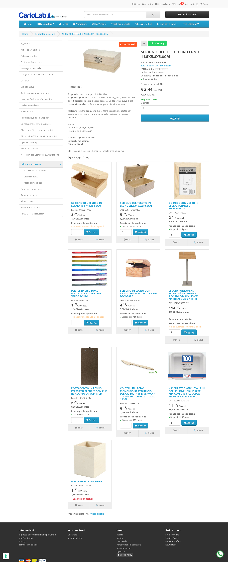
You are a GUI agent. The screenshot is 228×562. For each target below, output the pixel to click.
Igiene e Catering (29, 142)
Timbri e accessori (29, 148)
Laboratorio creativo (45, 34)
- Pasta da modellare (31, 182)
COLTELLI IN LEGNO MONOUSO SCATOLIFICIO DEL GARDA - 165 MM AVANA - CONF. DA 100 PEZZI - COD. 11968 (137, 393)
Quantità (145, 102)
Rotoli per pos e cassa (31, 189)
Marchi (120, 534)
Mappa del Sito (75, 538)
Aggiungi (175, 118)
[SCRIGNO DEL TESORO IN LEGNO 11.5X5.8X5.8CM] (102, 60)
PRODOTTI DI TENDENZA (32, 213)
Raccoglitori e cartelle (167, 24)
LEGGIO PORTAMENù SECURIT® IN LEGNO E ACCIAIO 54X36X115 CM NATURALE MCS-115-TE (183, 295)
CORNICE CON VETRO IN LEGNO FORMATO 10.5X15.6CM (183, 205)
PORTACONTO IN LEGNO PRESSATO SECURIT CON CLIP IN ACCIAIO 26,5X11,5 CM (89, 390)
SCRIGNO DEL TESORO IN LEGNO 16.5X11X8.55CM (86, 204)
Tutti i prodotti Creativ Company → (157, 65)
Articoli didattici (97, 513)
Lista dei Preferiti (173, 541)
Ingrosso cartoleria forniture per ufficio (37, 534)
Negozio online (124, 548)
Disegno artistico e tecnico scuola (37, 74)
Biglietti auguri (28, 86)
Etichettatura (27, 111)
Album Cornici (27, 201)
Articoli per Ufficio (143, 24)
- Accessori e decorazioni (33, 170)
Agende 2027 (27, 43)
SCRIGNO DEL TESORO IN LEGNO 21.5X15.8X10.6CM (136, 204)
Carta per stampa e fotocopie (35, 93)
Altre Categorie (190, 24)
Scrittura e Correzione (31, 62)
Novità (64, 24)
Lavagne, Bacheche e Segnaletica (36, 99)
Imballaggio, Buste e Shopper (35, 117)
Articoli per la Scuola (120, 24)
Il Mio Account (172, 534)
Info (80, 239)
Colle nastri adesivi (30, 105)
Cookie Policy (126, 555)
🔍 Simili (100, 239)
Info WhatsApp (157, 43)
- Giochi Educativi (30, 176)
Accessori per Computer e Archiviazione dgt (40, 156)
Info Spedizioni (26, 538)
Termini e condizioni (28, 544)
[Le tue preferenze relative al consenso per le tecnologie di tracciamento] (6, 556)
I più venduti (122, 541)
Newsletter (170, 544)
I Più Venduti (100, 24)
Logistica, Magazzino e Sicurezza (36, 124)
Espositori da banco (30, 207)
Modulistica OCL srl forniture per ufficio (39, 136)
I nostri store (46, 24)
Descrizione (76, 86)
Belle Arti (25, 80)
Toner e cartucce (29, 195)
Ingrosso (121, 551)
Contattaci (72, 534)
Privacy (22, 541)
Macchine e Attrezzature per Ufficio (37, 130)
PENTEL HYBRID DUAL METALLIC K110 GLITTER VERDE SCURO (86, 293)
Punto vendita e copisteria (129, 544)
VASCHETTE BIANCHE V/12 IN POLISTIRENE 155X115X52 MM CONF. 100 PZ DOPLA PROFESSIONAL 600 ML (187, 392)
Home (29, 24)
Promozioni (81, 24)
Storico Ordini (172, 538)
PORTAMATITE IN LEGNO (86, 481)
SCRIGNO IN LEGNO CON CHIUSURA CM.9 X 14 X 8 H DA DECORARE (138, 293)
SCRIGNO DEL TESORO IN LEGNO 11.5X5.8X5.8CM (85, 34)
